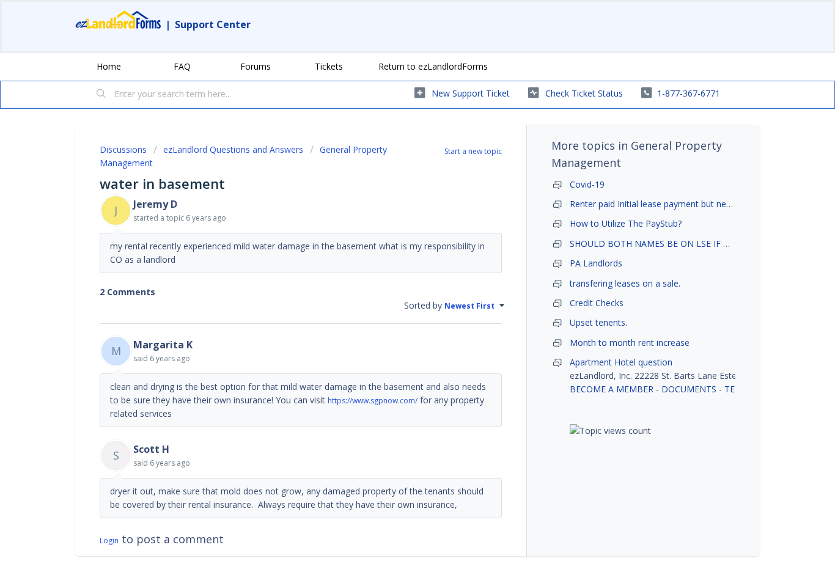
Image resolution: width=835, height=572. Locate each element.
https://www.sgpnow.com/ (373, 400)
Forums (255, 66)
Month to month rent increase (630, 342)
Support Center (213, 24)
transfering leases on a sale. (625, 283)
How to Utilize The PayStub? (626, 223)
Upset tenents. (598, 322)
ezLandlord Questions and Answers (233, 149)
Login (109, 540)
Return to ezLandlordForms (433, 66)
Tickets (329, 66)
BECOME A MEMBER (611, 389)
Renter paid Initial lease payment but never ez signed (674, 204)
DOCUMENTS (688, 389)
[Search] (101, 94)
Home (109, 66)
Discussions (123, 149)
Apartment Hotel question (621, 362)
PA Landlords (596, 263)
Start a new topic (473, 151)
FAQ (182, 66)
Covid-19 (587, 184)
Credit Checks (596, 303)
